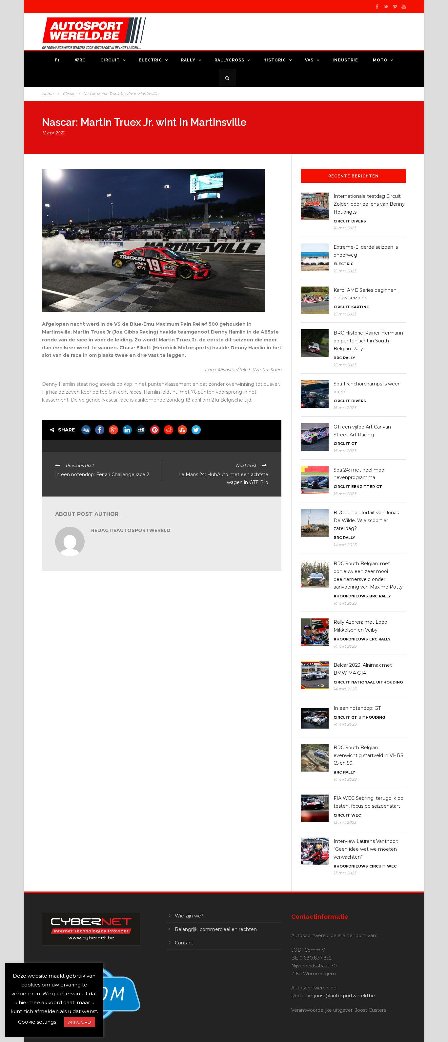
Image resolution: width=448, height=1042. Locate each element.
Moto (380, 60)
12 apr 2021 (53, 132)
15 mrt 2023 (345, 270)
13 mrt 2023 (345, 822)
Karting (360, 307)
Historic (274, 60)
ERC (373, 639)
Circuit (110, 60)
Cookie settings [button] (37, 1022)
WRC (80, 60)
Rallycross (229, 60)
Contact (184, 943)
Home (47, 93)
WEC (356, 815)
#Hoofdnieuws (351, 596)
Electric (150, 60)
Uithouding (389, 682)
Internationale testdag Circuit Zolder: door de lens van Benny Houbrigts (369, 204)
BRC (338, 358)
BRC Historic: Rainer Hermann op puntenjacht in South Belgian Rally (368, 341)
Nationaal (363, 682)
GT (354, 443)
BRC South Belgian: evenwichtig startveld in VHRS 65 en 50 (368, 755)
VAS (309, 60)
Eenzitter (363, 486)
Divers (358, 221)
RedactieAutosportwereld (131, 530)
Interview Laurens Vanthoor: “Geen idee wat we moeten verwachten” (366, 849)
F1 (57, 60)
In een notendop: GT (357, 708)
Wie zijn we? (189, 916)
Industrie (345, 60)
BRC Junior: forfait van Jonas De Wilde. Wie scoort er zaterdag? (366, 520)
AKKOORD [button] (79, 1022)
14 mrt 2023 (345, 544)
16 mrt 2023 (345, 227)
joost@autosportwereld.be (344, 996)
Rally (188, 60)
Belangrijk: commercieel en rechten (216, 929)
